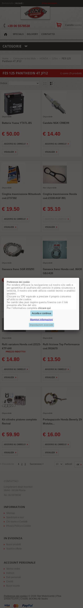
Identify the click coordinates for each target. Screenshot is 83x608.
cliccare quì (44, 308)
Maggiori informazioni (41, 319)
